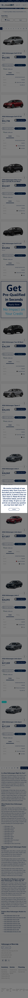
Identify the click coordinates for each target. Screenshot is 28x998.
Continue (14, 509)
